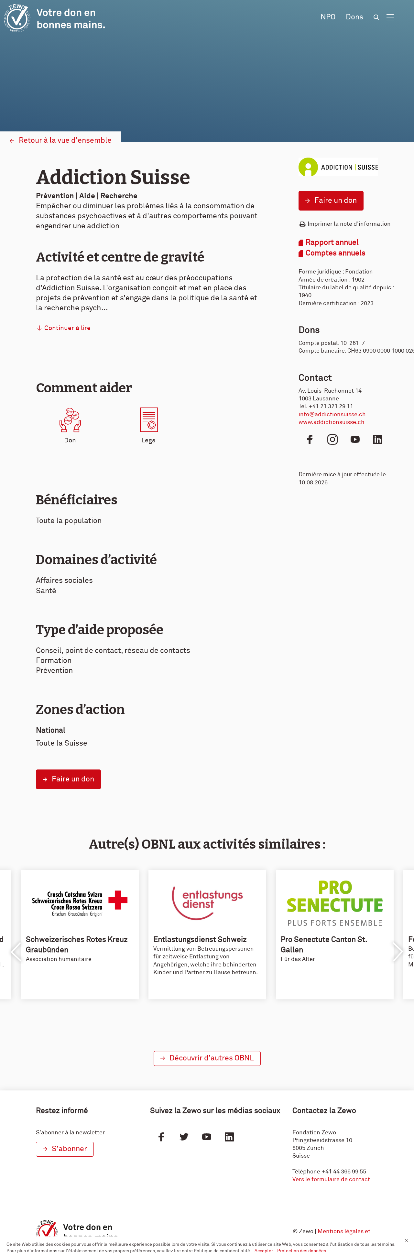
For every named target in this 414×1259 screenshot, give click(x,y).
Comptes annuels (335, 253)
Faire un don (335, 200)
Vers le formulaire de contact (331, 1179)
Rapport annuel (332, 242)
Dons (354, 17)
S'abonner (69, 1149)
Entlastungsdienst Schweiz (200, 940)
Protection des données (301, 1251)
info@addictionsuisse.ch (332, 415)
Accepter (264, 1251)
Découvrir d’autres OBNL (211, 1058)
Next (397, 952)
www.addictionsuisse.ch (332, 422)
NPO (328, 17)
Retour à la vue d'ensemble (65, 140)
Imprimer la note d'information (349, 224)
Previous (16, 952)
